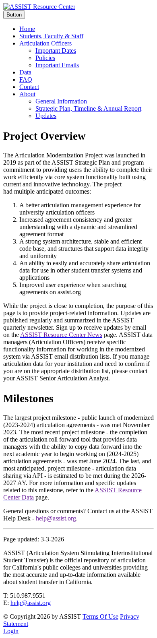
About (27, 94)
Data (25, 72)
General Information (61, 101)
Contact (29, 86)
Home (27, 28)
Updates (45, 115)
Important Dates (55, 50)
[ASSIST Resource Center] (39, 6)
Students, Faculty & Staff (51, 36)
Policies (45, 57)
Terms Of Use (100, 616)
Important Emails (57, 65)
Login (11, 631)
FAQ (25, 79)
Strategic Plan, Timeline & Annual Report (88, 108)
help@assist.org (30, 602)
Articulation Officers (45, 43)
